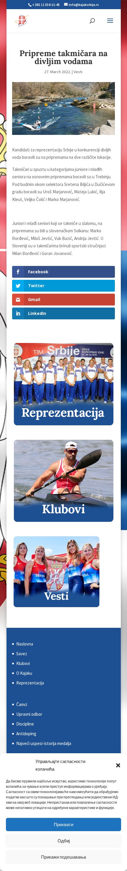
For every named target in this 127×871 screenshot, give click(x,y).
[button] (118, 765)
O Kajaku (24, 673)
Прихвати (63, 824)
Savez (21, 653)
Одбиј (64, 841)
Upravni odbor (29, 714)
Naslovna (24, 644)
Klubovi (23, 663)
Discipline (25, 724)
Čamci (21, 704)
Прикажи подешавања (63, 857)
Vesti (78, 71)
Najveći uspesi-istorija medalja (43, 743)
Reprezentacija (30, 683)
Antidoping (26, 733)
